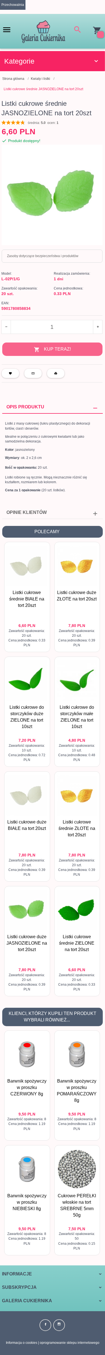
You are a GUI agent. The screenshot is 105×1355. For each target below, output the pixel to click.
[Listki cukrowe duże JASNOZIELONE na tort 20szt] (26, 910)
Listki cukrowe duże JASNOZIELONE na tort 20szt (26, 943)
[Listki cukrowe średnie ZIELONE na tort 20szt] (77, 910)
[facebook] (45, 1325)
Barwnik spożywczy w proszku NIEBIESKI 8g (26, 1202)
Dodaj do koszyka (28, 643)
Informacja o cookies (21, 1343)
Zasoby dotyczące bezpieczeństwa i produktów (42, 256)
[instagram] (59, 1325)
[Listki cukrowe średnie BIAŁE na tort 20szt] (26, 566)
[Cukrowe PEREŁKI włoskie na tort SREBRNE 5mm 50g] (77, 1169)
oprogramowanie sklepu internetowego (69, 1343)
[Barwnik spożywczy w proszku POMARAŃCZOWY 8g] (77, 1054)
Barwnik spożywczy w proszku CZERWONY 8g (26, 1087)
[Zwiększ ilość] (97, 327)
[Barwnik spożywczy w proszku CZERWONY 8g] (26, 1054)
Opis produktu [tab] (25, 406)
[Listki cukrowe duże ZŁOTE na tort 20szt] (77, 566)
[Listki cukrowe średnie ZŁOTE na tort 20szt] (77, 795)
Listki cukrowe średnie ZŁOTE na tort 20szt (77, 828)
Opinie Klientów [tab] (26, 512)
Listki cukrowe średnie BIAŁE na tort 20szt (26, 599)
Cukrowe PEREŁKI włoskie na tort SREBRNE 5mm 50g (77, 1228)
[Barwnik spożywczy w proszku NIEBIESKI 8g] (26, 1169)
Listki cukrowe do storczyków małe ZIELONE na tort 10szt (77, 740)
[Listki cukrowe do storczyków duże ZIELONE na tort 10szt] (26, 680)
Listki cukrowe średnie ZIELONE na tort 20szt (76, 943)
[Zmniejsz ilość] (6, 327)
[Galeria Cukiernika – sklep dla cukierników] (43, 31)
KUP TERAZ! (57, 349)
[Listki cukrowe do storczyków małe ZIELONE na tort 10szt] (77, 680)
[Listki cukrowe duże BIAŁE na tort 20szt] (26, 795)
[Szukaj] (77, 30)
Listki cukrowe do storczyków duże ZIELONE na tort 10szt (27, 740)
